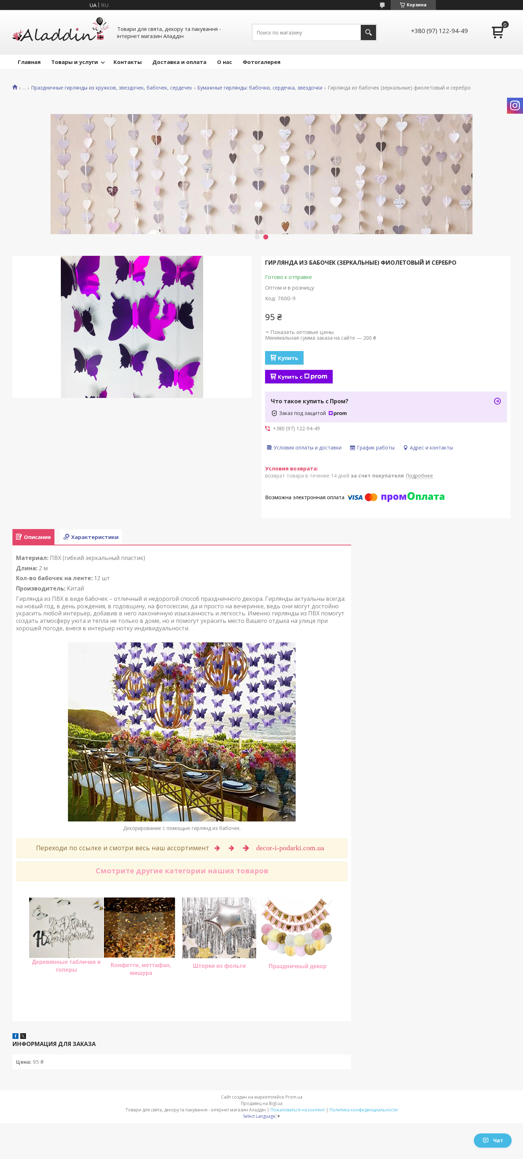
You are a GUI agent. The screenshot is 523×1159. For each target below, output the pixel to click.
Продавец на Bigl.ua (261, 1103)
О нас (224, 61)
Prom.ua (293, 1097)
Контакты (127, 61)
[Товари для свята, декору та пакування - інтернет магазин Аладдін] (60, 32)
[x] (23, 1036)
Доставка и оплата (179, 61)
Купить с (290, 376)
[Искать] (368, 32)
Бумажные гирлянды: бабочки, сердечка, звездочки (259, 88)
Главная (29, 61)
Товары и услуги (74, 61)
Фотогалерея (261, 61)
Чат (498, 1140)
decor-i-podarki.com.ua (291, 847)
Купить (288, 357)
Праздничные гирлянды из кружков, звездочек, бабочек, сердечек (111, 88)
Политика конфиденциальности (363, 1110)
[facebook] (15, 1036)
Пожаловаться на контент (297, 1110)
